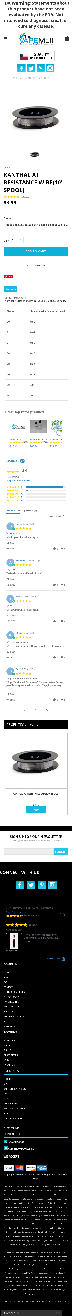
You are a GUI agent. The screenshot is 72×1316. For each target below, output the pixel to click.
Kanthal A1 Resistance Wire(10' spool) (36, 793)
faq (6, 982)
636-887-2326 (16, 1142)
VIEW (36, 809)
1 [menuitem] (32, 710)
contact (8, 987)
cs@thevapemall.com (22, 1149)
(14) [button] (22, 487)
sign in (7, 1045)
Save (10, 276)
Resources (9, 1026)
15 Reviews (24, 197)
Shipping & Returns (14, 1016)
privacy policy (11, 997)
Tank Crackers (11, 1001)
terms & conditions (14, 992)
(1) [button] (22, 490)
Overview (10, 288)
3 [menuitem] (39, 710)
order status (11, 1055)
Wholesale (9, 1011)
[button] (12, 543)
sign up (7, 1050)
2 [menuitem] (36, 710)
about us (8, 977)
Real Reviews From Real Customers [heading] (29, 907)
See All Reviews (16, 912)
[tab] (13, 511)
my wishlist (10, 1065)
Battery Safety (11, 1006)
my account (10, 1040)
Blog (6, 1021)
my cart (8, 1060)
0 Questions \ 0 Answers (18, 480)
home (6, 972)
